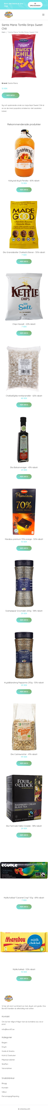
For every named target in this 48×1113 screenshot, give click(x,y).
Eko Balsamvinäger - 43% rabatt (24, 467)
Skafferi (5, 1064)
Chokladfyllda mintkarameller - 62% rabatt (24, 396)
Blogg (4, 1083)
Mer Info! (11, 95)
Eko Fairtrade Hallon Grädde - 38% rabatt (24, 826)
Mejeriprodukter (8, 1060)
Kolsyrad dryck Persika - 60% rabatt (24, 180)
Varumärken (7, 1068)
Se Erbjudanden (35, 4)
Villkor (4, 1092)
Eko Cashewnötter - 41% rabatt (24, 754)
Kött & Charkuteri (9, 1055)
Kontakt (5, 1088)
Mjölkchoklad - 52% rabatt (24, 969)
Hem (3, 32)
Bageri (4, 1042)
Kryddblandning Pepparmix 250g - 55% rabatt (24, 682)
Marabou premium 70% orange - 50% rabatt (24, 539)
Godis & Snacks (8, 1051)
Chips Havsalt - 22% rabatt (24, 324)
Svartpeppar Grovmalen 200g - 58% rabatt (24, 611)
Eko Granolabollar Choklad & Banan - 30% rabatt (24, 252)
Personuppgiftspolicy (10, 1096)
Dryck (4, 1047)
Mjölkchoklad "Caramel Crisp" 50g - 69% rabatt (24, 898)
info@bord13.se (8, 1029)
